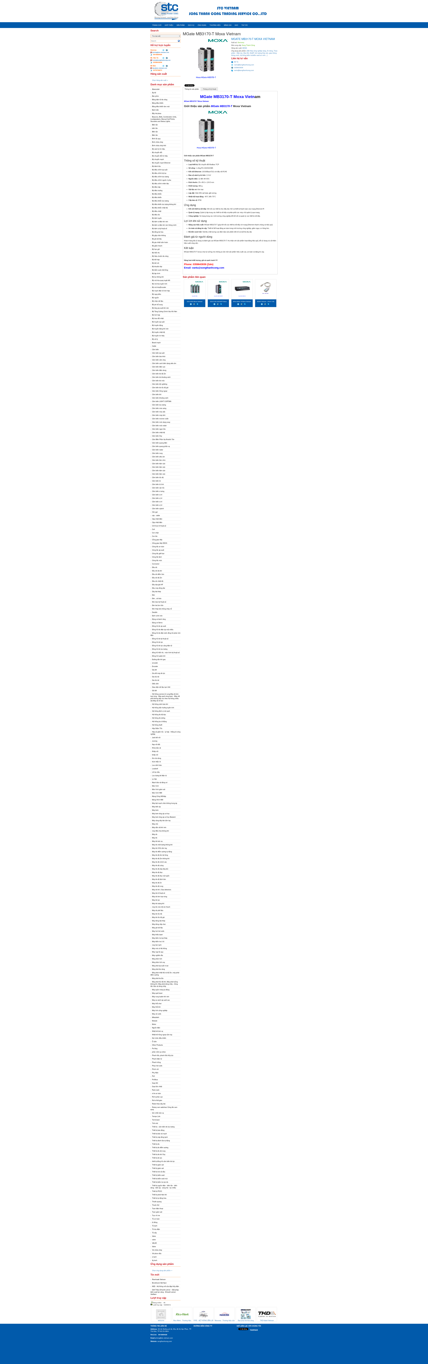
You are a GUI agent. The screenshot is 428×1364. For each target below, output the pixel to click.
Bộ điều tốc (156, 214)
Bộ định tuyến (157, 218)
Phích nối (155, 1069)
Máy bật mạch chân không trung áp (164, 803)
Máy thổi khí (156, 1007)
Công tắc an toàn (158, 546)
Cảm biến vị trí (157, 495)
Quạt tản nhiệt (157, 1086)
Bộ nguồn (155, 297)
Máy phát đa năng (158, 969)
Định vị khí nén (157, 616)
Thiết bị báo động (158, 1130)
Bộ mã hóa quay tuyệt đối (161, 280)
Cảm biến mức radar (159, 425)
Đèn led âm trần (157, 605)
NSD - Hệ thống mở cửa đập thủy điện (165, 1286)
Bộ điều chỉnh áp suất (159, 170)
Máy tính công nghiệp (159, 1010)
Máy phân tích (157, 959)
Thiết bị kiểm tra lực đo (160, 1182)
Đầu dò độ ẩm (157, 577)
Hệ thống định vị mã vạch (161, 711)
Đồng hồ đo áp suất (159, 626)
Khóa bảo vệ (156, 748)
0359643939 (238, 67)
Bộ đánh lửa (156, 166)
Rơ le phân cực (157, 1097)
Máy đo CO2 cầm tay (159, 848)
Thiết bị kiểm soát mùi (160, 1178)
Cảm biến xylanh (158, 508)
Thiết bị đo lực (157, 1158)
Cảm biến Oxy (157, 436)
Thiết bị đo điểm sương (160, 1147)
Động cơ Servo (157, 622)
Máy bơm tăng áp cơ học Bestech (164, 817)
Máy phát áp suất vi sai (160, 966)
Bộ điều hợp (156, 187)
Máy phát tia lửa (157, 978)
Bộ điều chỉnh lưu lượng (160, 176)
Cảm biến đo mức (158, 380)
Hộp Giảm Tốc (157, 728)
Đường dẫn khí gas (159, 659)
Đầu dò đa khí (157, 571)
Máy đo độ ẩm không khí (161, 858)
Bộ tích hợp (156, 315)
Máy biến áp (156, 806)
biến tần (155, 128)
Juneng (154, 741)
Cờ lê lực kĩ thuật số (159, 526)
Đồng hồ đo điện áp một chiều (162, 629)
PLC (153, 1076)
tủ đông (154, 1222)
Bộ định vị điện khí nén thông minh (164, 225)
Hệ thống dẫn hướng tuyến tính (163, 707)
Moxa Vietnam (242, 106)
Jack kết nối (156, 737)
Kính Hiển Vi (156, 762)
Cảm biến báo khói (158, 356)
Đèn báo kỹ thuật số (159, 602)
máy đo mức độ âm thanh (161, 907)
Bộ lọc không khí (158, 277)
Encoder (155, 666)
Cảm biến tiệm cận (158, 463)
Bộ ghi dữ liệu (157, 239)
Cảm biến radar (157, 450)
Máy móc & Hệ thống (159, 948)
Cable (154, 346)
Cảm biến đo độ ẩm (159, 374)
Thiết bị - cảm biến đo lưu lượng (163, 1127)
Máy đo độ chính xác (159, 862)
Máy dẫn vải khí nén (159, 827)
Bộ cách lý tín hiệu (158, 149)
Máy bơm (155, 810)
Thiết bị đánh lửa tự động (161, 1140)
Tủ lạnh (154, 1226)
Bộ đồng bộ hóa (157, 232)
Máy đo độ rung (157, 886)
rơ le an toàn (156, 1093)
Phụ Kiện (155, 1072)
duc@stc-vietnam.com (160, 68)
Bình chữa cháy (157, 142)
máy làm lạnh (157, 945)
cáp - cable (156, 515)
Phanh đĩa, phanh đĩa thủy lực (162, 1055)
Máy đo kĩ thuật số (158, 893)
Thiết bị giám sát (158, 1165)
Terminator (156, 1120)
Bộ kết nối (155, 263)
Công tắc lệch (157, 557)
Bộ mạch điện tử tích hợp (161, 291)
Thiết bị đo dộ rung (158, 1151)
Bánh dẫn (155, 110)
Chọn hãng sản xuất (159, 80)
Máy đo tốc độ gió (158, 917)
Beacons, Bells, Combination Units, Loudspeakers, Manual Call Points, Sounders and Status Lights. (163, 119)
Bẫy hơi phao (156, 113)
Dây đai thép (156, 591)
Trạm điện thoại (157, 1208)
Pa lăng (154, 1048)
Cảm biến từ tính (158, 484)
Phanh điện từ (157, 1059)
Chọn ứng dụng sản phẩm (161, 1270)
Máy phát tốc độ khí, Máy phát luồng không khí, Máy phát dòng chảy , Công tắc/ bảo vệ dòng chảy (164, 984)
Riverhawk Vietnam (159, 1279)
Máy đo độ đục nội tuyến (160, 876)
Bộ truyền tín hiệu (158, 335)
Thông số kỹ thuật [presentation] (209, 89)
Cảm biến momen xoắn (160, 418)
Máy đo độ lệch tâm (159, 879)
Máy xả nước (156, 1014)
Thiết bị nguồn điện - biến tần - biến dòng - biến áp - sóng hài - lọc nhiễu (163, 1186)
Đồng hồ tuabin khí (158, 656)
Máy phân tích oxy (158, 962)
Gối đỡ (154, 690)
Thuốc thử (155, 1205)
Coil (153, 529)
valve (154, 1239)
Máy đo (154, 838)
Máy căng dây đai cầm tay (161, 820)
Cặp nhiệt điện (157, 519)
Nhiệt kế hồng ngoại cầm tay (162, 1034)
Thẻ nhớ (155, 1123)
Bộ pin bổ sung (157, 304)
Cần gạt (155, 512)
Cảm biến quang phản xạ (161, 446)
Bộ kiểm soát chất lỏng (160, 270)
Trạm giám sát (157, 1212)
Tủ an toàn (156, 1219)
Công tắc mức (157, 560)
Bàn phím (155, 96)
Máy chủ (155, 824)
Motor (154, 1024)
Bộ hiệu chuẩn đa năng (160, 256)
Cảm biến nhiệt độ (158, 432)
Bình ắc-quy (156, 138)
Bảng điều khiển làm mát (161, 106)
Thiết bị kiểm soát (158, 1175)
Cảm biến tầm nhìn (159, 460)
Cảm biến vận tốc (158, 488)
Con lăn (154, 536)
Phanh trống (156, 1062)
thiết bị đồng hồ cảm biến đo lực (163, 1161)
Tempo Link (156, 1116)
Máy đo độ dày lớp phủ (160, 869)
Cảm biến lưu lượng (159, 405)
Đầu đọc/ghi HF (157, 584)
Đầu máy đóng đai (158, 588)
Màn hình (155, 786)
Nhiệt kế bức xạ (157, 1031)
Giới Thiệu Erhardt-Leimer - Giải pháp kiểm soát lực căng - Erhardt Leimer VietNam (164, 1292)
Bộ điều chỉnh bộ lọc (159, 173)
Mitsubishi (155, 1017)
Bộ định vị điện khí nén (160, 221)
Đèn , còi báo (156, 598)
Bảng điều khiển (157, 103)
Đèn (153, 595)
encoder (155, 663)
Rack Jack (155, 1090)
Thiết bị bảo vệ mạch (159, 1133)
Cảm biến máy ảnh (158, 415)
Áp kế (154, 92)
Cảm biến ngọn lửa (159, 429)
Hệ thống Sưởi (157, 725)
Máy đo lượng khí (158, 903)
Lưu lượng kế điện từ (159, 775)
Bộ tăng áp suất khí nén (160, 308)
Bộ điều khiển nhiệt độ (160, 208)
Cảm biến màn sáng (159, 408)
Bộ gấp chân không (159, 235)
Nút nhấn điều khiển (159, 1038)
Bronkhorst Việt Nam (159, 1283)
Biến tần (155, 125)
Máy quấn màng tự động (160, 989)
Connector (155, 564)
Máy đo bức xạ (157, 841)
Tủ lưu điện (156, 1229)
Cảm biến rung (157, 453)
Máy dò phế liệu (157, 910)
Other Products (157, 1045)
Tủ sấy (154, 1233)
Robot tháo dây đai (158, 1104)
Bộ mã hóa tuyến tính (159, 284)
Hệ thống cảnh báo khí (160, 704)
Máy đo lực (156, 900)
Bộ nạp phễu (156, 294)
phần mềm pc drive (159, 1052)
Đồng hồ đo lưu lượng (159, 649)
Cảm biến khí (156, 394)
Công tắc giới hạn (158, 553)
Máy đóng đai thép (158, 921)
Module (154, 1021)
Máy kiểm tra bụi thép (159, 938)
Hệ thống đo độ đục (159, 714)
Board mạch (156, 342)
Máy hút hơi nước (158, 931)
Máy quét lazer (157, 993)
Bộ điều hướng (157, 190)
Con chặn (155, 533)
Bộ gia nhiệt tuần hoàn (160, 242)
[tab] (192, 89)
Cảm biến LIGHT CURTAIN (161, 401)
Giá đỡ (154, 670)
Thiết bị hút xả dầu (158, 1171)
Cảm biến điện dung (159, 370)
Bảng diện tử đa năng (159, 99)
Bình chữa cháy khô (159, 145)
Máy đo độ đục (157, 872)
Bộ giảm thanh (157, 246)
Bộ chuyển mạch (158, 159)
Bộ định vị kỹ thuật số (159, 228)
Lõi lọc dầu (156, 772)
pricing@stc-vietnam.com (161, 52)
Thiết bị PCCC (157, 1191)
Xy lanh (154, 1260)
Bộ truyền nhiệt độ (158, 332)
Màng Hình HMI (157, 800)
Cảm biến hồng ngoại (159, 391)
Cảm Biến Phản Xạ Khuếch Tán (163, 439)
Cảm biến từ (156, 481)
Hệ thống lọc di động (159, 721)
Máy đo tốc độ (157, 914)
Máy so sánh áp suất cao (161, 1000)
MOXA (244, 48)
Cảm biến (155, 349)
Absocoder (156, 89)
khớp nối (155, 755)
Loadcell (155, 768)
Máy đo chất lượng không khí (162, 844)
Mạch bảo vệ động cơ (159, 782)
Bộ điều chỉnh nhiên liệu (160, 183)
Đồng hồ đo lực (157, 642)
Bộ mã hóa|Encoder (159, 287)
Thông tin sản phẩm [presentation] (192, 89)
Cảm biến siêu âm (158, 456)
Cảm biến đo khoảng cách (161, 377)
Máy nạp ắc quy (157, 952)
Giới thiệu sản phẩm (197, 106)
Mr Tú (236, 62)
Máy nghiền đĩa (157, 955)
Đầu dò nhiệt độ (157, 581)
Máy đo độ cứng (158, 865)
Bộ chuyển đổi (157, 152)
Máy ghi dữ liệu (157, 927)
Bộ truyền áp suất (158, 322)
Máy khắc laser (157, 934)
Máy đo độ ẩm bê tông (160, 855)
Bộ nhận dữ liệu (157, 301)
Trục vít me (156, 1215)
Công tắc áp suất (158, 550)
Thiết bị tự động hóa (159, 1198)
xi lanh (154, 1257)
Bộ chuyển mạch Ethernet (161, 163)
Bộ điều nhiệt (156, 211)
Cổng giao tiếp (157, 539)
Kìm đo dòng (156, 758)
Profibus (155, 1079)
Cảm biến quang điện (159, 443)
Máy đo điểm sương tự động (162, 851)
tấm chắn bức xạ (158, 1113)
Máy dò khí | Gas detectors (161, 889)
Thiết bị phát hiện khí (159, 1194)
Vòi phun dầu (156, 1253)
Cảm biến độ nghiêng (159, 384)
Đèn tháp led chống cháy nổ (162, 609)
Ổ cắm (154, 1041)
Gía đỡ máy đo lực (158, 673)
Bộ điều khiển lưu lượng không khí (164, 204)
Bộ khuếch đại (157, 266)
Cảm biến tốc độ (158, 477)
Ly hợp (154, 779)
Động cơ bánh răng (159, 619)
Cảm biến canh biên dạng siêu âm (164, 363)
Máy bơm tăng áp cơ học (161, 813)
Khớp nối (155, 751)
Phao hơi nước (157, 1066)
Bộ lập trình (156, 273)
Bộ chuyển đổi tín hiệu (160, 156)
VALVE (154, 1243)
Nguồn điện (156, 1028)
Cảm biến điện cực (158, 367)
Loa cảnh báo (157, 765)
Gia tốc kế (155, 677)
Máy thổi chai (156, 1003)
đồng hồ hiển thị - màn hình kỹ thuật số (166, 652)
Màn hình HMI (157, 793)
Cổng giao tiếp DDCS (159, 543)
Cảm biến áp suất (158, 353)
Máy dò (154, 834)
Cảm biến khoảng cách (160, 398)
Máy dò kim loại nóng (159, 896)
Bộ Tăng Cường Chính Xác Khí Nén (164, 311)
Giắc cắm (155, 683)
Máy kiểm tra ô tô (158, 941)
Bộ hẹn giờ (156, 249)
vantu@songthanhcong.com (162, 60)
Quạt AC (155, 1083)
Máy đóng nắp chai (159, 924)
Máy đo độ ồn (157, 883)
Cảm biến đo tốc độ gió (160, 387)
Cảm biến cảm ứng (159, 360)
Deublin (154, 612)
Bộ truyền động (157, 325)
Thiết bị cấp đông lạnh (160, 1137)
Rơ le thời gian (157, 1100)
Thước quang (157, 1201)
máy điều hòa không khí (160, 831)
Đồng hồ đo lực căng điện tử (162, 645)
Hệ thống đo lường (158, 718)
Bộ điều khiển (157, 194)
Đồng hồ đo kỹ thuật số (160, 638)
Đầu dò (154, 567)
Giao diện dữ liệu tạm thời (161, 687)
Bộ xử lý (155, 339)
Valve (154, 1236)
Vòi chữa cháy (157, 1250)
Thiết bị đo (155, 1144)
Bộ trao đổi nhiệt (158, 318)
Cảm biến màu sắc (158, 412)
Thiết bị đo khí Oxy (158, 1154)
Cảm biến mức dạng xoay (161, 422)
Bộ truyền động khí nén (160, 329)
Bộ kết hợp (156, 259)
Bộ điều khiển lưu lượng (160, 201)
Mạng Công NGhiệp (159, 796)
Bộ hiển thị (155, 252)
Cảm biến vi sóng (158, 491)
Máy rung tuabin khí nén (160, 996)
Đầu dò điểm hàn (158, 574)
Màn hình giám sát (158, 789)
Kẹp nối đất (156, 744)
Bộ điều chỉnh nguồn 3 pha (161, 180)
